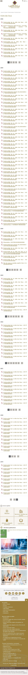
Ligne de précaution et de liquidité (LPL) (12, 657)
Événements (5, 613)
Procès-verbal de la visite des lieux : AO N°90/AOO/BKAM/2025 (15, 155)
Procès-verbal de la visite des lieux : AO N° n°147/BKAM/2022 (15, 353)
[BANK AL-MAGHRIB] (14, 4)
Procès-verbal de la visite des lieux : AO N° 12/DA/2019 (15, 493)
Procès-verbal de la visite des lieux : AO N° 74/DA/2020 (15, 440)
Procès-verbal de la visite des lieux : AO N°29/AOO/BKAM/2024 (15, 257)
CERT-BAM (5, 659)
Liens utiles (14, 665)
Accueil (2, 12)
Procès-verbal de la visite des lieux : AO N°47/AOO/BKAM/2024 (15, 232)
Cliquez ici (25, 672)
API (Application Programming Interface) (12, 637)
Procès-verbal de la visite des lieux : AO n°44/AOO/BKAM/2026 (15, 53)
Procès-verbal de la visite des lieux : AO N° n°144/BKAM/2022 (15, 339)
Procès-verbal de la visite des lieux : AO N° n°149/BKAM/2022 (15, 350)
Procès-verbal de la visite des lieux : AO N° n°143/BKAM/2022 (15, 357)
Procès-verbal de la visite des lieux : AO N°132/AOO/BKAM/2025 (15, 72)
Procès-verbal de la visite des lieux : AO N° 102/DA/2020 (15, 422)
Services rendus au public (8, 616)
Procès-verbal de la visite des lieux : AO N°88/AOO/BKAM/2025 (15, 134)
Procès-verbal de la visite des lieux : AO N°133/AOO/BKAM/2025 (15, 89)
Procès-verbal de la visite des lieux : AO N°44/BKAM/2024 (15, 239)
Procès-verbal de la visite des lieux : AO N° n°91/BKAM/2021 (15, 403)
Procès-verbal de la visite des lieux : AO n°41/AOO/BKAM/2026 (15, 39)
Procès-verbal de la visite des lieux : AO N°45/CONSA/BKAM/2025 (15, 179)
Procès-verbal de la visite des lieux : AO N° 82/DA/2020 (15, 443)
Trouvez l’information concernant (10, 643)
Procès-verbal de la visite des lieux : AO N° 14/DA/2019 (15, 490)
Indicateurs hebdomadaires (9, 610)
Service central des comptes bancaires (11, 629)
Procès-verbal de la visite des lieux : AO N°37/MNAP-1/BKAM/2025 (15, 207)
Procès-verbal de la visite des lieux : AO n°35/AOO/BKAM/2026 (15, 49)
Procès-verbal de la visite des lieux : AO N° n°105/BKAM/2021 (15, 376)
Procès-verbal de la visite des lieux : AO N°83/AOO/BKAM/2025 (15, 148)
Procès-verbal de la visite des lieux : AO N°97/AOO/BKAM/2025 (15, 120)
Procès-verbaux (11, 12)
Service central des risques (9, 627)
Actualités (4, 602)
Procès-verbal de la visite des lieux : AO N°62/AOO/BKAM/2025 (15, 186)
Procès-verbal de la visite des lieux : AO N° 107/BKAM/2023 (15, 310)
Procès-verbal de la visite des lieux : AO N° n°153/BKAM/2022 (15, 336)
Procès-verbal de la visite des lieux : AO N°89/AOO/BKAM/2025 (15, 137)
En (24, 1)
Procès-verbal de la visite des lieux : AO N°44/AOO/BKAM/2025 (15, 165)
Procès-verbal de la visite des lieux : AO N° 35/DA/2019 (15, 476)
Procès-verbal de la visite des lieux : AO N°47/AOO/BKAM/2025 (15, 141)
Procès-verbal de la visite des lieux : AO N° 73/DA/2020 (15, 447)
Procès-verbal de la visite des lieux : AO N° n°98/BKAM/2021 (15, 393)
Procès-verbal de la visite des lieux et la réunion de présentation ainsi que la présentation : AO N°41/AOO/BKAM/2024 (15, 252)
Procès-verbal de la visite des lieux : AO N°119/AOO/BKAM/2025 (15, 103)
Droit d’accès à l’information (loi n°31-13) (12, 644)
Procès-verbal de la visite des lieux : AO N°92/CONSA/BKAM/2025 (15, 130)
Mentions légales (13, 663)
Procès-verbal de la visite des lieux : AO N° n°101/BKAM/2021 (15, 390)
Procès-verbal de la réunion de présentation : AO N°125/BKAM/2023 (15, 307)
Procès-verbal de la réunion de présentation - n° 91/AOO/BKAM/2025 (15, 127)
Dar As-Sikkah (5, 550)
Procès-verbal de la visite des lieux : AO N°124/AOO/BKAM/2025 (15, 99)
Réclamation (6, 617)
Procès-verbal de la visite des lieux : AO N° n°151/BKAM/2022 (15, 343)
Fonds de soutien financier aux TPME (11, 649)
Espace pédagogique (6, 582)
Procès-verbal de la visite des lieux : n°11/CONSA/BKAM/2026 (15, 42)
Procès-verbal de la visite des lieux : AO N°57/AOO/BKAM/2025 (15, 169)
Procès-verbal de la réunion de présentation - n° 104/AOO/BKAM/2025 (15, 106)
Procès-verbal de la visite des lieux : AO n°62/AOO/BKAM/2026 (15, 56)
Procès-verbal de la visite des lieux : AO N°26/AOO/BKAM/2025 (15, 196)
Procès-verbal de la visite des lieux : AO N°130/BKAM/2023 (15, 289)
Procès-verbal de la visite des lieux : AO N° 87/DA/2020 (15, 436)
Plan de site (5, 663)
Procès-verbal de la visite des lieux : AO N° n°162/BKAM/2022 (15, 333)
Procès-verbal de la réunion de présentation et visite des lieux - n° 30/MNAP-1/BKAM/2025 (15, 224)
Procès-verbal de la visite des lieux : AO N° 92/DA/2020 (15, 433)
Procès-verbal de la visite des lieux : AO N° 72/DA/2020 (15, 450)
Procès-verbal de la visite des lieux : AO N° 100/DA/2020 (15, 426)
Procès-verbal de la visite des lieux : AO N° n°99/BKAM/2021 (15, 386)
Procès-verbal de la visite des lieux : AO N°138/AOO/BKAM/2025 (15, 85)
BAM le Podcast (6, 604)
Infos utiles (5, 611)
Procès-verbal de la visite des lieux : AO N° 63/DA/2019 (15, 466)
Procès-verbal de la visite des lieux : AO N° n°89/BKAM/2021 (15, 400)
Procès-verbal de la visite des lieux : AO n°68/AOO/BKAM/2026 (15, 31)
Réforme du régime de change (9, 655)
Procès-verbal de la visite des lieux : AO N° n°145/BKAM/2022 (15, 346)
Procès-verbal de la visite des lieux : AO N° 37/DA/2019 (15, 479)
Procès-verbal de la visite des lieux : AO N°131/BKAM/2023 (15, 286)
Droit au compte (6, 620)
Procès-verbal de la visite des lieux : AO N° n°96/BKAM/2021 (15, 383)
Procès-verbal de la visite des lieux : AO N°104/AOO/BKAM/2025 (15, 110)
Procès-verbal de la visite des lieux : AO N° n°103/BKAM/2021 (15, 379)
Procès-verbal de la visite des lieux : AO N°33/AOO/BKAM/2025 (15, 203)
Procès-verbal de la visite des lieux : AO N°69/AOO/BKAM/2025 (15, 144)
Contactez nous (21, 663)
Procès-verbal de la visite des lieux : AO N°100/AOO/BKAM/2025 (15, 113)
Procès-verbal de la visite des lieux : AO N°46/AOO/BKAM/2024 (15, 236)
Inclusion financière (7, 647)
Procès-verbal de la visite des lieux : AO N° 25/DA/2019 (15, 486)
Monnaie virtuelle (7, 656)
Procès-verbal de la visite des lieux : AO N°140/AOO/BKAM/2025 (15, 78)
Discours (5, 605)
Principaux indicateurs (8, 607)
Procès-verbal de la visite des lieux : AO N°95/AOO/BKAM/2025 (15, 151)
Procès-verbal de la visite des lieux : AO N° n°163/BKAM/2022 (15, 326)
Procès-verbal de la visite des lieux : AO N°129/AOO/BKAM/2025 (15, 82)
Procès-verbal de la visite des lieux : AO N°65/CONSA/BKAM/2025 (15, 172)
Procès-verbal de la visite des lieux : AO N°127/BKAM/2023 (15, 279)
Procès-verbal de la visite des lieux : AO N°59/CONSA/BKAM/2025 (15, 176)
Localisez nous (15, 597)
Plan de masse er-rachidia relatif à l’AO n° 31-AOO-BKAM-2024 (15, 264)
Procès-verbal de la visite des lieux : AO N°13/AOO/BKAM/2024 (15, 260)
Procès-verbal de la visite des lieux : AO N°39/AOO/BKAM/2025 (15, 200)
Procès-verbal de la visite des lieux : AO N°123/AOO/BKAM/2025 (15, 75)
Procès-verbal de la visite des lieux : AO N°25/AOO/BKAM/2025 (15, 221)
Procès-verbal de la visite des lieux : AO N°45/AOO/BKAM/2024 (15, 249)
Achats (6, 12)
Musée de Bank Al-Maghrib (8, 566)
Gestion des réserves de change (10, 660)
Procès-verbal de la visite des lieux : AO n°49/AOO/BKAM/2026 (15, 46)
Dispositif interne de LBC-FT (9, 653)
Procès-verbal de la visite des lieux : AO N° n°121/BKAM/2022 (15, 329)
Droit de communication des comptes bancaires (13, 633)
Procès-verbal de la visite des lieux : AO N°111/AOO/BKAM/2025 (15, 117)
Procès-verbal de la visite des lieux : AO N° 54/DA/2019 (15, 469)
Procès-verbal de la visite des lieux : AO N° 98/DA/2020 (15, 429)
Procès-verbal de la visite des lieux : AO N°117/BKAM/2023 (15, 293)
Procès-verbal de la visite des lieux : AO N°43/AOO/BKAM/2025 (15, 193)
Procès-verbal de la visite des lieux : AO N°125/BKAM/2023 (15, 303)
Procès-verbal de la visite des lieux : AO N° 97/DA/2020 (15, 419)
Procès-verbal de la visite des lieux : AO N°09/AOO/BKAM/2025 (15, 217)
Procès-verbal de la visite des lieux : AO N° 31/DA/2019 (15, 483)
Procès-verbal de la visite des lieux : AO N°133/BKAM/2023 (15, 296)
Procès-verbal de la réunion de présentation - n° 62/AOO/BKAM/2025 (15, 189)
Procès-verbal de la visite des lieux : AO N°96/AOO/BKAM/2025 (15, 124)
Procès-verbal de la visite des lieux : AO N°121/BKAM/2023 (15, 300)
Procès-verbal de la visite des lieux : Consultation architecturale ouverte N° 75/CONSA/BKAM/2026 (15, 26)
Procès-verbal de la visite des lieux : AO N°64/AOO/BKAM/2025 (15, 182)
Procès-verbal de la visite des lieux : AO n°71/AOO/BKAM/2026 (15, 23)
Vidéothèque (6, 608)
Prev (26, 536)
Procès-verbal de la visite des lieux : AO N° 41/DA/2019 (15, 472)
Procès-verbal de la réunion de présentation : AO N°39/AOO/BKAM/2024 (15, 245)
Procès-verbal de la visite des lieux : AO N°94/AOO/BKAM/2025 (15, 158)
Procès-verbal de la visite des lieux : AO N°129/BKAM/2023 (15, 282)
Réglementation (6, 646)
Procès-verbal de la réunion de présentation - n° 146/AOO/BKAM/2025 (15, 92)
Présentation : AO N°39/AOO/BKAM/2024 (13, 242)
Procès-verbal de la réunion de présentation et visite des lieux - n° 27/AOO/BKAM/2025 (15, 210)
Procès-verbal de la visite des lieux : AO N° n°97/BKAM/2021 (15, 397)
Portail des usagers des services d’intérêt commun (14, 619)
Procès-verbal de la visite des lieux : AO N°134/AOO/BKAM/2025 (15, 96)
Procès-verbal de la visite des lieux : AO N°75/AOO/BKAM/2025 (15, 162)
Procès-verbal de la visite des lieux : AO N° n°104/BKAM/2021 (15, 372)
